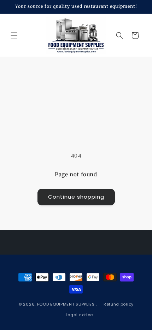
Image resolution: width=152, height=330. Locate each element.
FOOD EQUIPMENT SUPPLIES (66, 304)
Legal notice (79, 315)
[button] (14, 35)
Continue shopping (76, 196)
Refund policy (119, 304)
